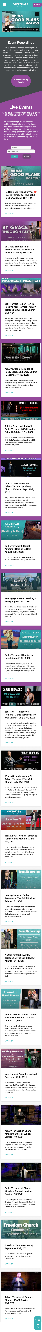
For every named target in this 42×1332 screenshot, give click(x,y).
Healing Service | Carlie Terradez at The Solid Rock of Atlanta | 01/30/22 (20, 898)
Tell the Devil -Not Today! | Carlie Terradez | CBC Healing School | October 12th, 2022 (20, 429)
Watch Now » (9, 213)
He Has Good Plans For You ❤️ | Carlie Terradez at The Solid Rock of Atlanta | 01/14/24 (21, 195)
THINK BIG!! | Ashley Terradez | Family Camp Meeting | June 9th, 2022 (21, 838)
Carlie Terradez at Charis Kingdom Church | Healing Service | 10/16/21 (18, 1191)
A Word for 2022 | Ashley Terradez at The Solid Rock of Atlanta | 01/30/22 (20, 958)
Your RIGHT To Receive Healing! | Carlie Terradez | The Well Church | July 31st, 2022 (21, 714)
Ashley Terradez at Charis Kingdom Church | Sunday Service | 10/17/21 (18, 1134)
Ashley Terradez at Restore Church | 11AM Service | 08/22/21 (19, 1300)
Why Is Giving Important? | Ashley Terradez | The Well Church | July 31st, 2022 (18, 779)
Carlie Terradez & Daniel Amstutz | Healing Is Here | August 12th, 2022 (18, 549)
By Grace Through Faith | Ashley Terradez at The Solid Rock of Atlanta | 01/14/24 (19, 249)
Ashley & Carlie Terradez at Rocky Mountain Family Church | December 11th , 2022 (21, 372)
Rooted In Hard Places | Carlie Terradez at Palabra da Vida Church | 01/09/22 (20, 1017)
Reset (26, 156)
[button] (36, 4)
